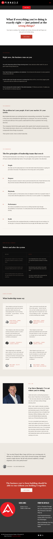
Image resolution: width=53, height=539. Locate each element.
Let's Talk (26, 36)
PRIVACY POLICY (24, 506)
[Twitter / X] (42, 535)
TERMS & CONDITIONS (25, 508)
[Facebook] (38, 535)
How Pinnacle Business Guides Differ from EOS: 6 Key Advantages (45, 517)
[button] (26, 7)
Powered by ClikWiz (16, 536)
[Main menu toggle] (50, 2)
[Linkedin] (40, 535)
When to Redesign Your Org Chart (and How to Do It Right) (45, 524)
